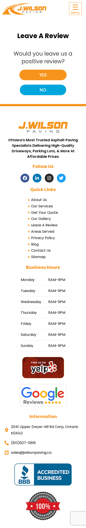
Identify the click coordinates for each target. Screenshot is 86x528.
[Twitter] (61, 178)
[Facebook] (25, 178)
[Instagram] (49, 178)
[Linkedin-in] (37, 178)
